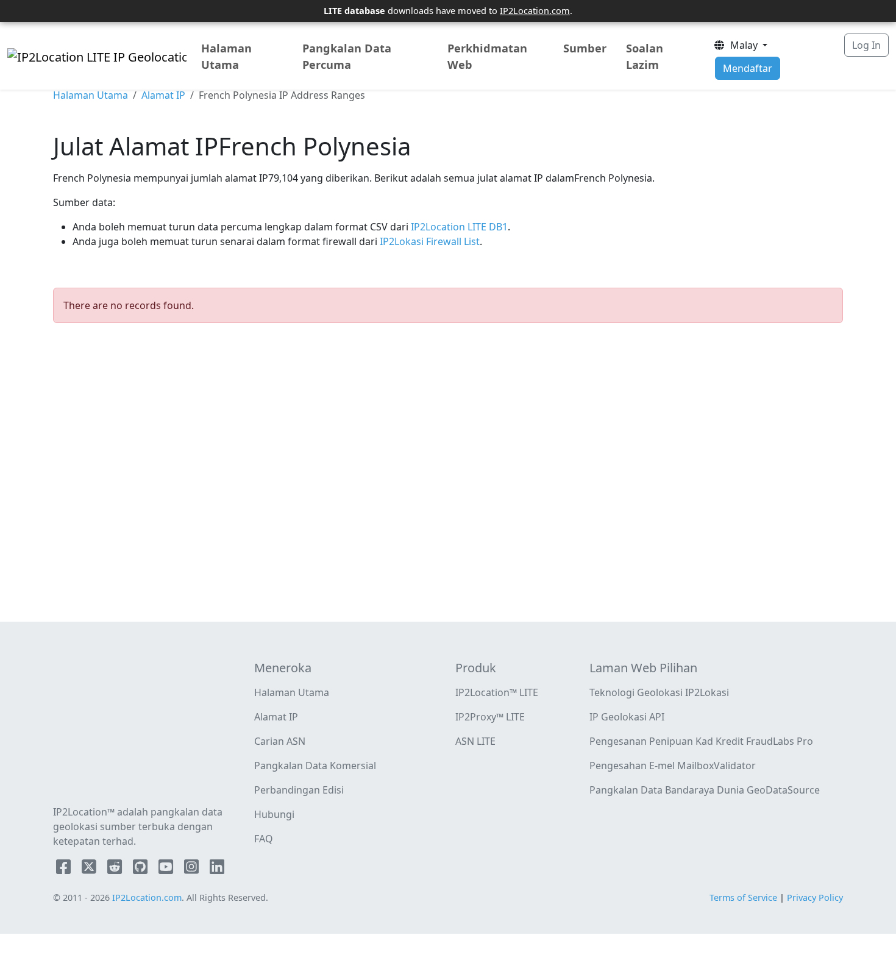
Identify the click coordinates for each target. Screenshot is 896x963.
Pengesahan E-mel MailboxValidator (672, 765)
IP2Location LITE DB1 (458, 226)
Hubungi (274, 814)
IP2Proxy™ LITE (490, 716)
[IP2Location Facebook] (64, 869)
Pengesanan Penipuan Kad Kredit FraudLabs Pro (701, 741)
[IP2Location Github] (141, 869)
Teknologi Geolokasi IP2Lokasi (659, 692)
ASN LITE (475, 741)
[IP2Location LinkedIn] (217, 869)
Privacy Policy (815, 897)
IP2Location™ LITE (496, 692)
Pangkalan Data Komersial (315, 765)
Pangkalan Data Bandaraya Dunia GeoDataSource (704, 790)
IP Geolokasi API (626, 716)
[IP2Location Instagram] (192, 869)
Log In (866, 45)
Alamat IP (163, 95)
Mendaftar (747, 68)
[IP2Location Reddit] (115, 869)
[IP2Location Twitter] (90, 869)
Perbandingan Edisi (299, 790)
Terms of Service (743, 897)
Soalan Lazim (644, 56)
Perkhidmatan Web (487, 56)
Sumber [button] (584, 48)
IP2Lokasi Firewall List (428, 241)
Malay (742, 45)
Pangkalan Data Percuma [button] (346, 56)
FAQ (263, 838)
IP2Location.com (535, 10)
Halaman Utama (226, 56)
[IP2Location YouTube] (167, 869)
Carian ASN (279, 741)
